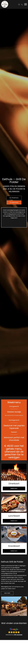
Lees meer (7, 593)
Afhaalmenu (15, 198)
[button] (25, 4)
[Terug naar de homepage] (4, 4)
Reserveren (15, 202)
